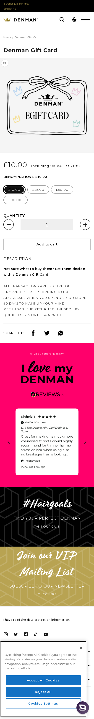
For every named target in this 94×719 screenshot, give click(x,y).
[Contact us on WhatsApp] (60, 334)
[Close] (81, 648)
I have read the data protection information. (36, 619)
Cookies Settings (43, 703)
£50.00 (62, 190)
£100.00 (15, 200)
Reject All (43, 692)
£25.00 (38, 190)
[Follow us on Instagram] (47, 334)
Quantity (14, 216)
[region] (47, 442)
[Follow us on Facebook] (33, 334)
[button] (86, 19)
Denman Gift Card (27, 37)
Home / (8, 37)
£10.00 (14, 190)
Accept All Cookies (43, 680)
